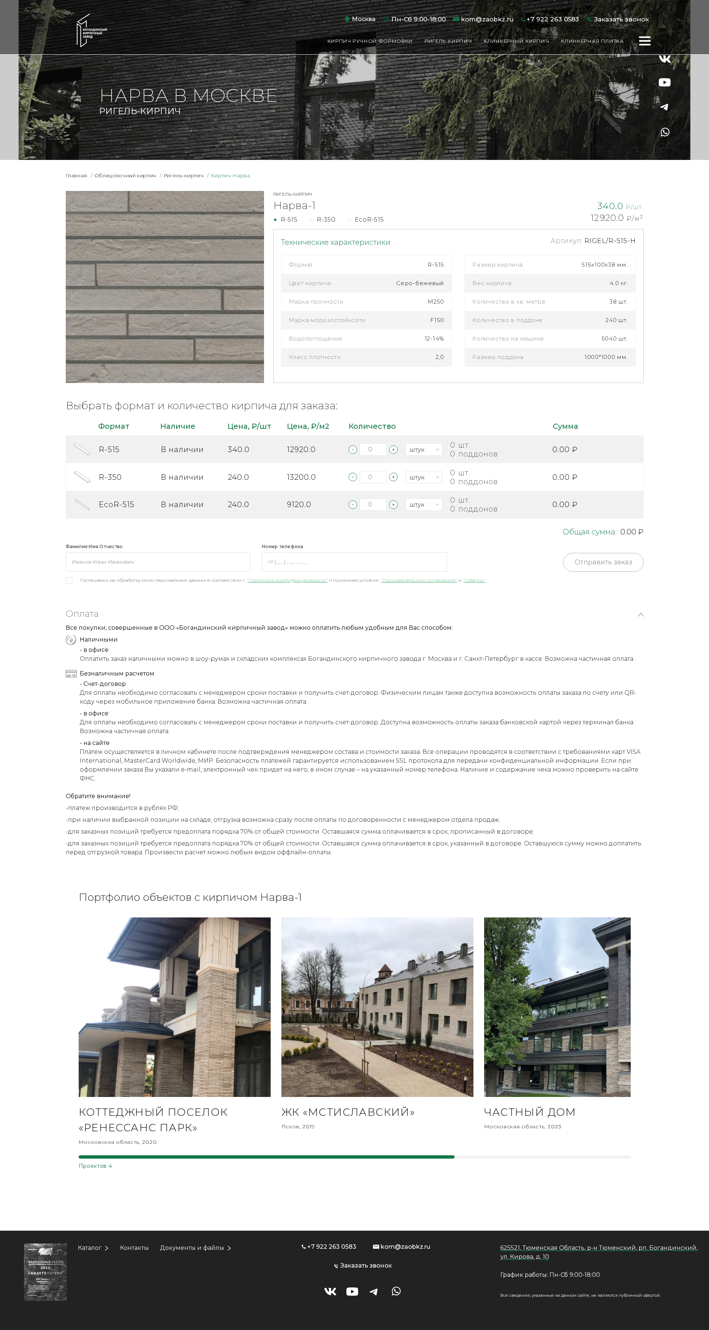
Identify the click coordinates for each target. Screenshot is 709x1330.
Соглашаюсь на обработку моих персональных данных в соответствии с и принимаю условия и (283, 580)
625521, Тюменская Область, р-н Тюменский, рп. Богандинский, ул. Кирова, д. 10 (599, 1252)
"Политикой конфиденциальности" (287, 580)
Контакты (134, 1247)
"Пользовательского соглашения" (419, 580)
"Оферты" (474, 580)
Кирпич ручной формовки (370, 41)
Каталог (90, 1247)
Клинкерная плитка (592, 41)
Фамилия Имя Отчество (94, 546)
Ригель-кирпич (448, 41)
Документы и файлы (192, 1247)
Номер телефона (282, 546)
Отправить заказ (603, 562)
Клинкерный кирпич (516, 41)
